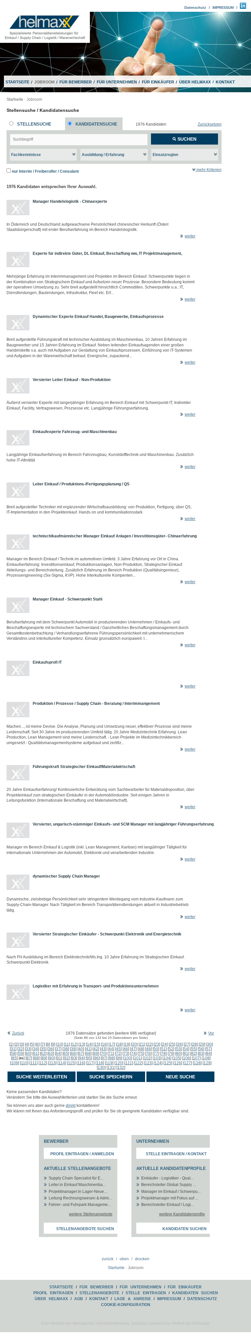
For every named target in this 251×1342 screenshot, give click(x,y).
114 (62, 1063)
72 (118, 1053)
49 (148, 1049)
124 (158, 1063)
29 (202, 1044)
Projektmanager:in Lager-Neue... (78, 1191)
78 (163, 1053)
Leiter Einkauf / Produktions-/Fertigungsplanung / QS (81, 484)
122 (138, 1063)
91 (59, 1058)
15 (96, 1044)
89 (44, 1058)
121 (128, 1063)
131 (111, 1067)
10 (59, 1044)
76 (148, 1053)
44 (111, 1049)
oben (124, 1259)
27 (187, 1044)
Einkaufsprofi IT (47, 662)
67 (80, 1053)
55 (193, 1049)
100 (127, 1058)
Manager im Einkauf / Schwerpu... (171, 1191)
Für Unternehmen (140, 1287)
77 (156, 1053)
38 (65, 1049)
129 (207, 1063)
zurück (107, 1259)
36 (50, 1049)
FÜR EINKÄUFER (158, 82)
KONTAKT (225, 82)
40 (80, 1049)
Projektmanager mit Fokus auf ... (169, 1198)
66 (73, 1053)
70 (103, 1053)
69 (95, 1053)
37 (58, 1049)
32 (20, 1049)
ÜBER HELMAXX (195, 82)
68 (88, 1053)
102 (147, 1058)
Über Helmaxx (51, 1299)
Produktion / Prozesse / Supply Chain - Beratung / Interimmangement (96, 703)
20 (134, 1044)
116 (80, 1063)
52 (171, 1049)
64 (58, 1053)
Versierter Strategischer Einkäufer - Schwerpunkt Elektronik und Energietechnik (107, 934)
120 (118, 1063)
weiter (190, 236)
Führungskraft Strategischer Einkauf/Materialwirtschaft (84, 766)
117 (90, 1063)
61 (35, 1053)
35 (43, 1049)
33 (28, 1049)
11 (67, 1044)
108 (206, 1058)
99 (119, 1058)
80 (178, 1053)
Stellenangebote (99, 1293)
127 (187, 1063)
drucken (142, 1259)
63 (50, 1053)
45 (118, 1049)
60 (28, 1053)
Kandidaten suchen (184, 1229)
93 (74, 1058)
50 (156, 1049)
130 (101, 1067)
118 (99, 1063)
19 (127, 1044)
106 (186, 1058)
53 (178, 1049)
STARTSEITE (17, 82)
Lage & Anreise (132, 1299)
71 (111, 1053)
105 (176, 1058)
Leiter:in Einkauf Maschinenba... (77, 1184)
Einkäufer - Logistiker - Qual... (167, 1178)
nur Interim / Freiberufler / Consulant (45, 171)
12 (74, 1044)
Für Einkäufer (185, 1287)
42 (95, 1049)
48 (141, 1049)
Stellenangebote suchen (85, 1229)
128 (197, 1063)
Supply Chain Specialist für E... (76, 1178)
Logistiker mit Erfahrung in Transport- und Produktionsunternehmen (96, 986)
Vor (211, 1033)
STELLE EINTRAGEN (146, 1293)
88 (36, 1058)
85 (14, 1058)
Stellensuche (34, 124)
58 (13, 1053)
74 (133, 1053)
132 (120, 1067)
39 (73, 1049)
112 (43, 1063)
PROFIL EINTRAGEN (53, 1293)
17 (111, 1044)
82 (193, 1053)
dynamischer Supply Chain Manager (66, 876)
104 (166, 1058)
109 (14, 1063)
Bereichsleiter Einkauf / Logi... (167, 1204)
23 (157, 1044)
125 (167, 1063)
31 (13, 1049)
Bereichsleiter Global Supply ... (168, 1184)
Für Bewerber (96, 1287)
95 (89, 1058)
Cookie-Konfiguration (125, 1304)
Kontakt (98, 1299)
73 (126, 1053)
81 (186, 1053)
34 (35, 1049)
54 (186, 1049)
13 (81, 1044)
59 (20, 1053)
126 (177, 1063)
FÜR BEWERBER (75, 82)
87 (28, 1058)
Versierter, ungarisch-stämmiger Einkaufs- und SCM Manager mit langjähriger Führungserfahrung (123, 824)
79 (171, 1053)
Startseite (15, 99)
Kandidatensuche (96, 124)
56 (201, 1049)
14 (89, 1044)
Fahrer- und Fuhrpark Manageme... (80, 1204)
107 (196, 1058)
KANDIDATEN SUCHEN (195, 1293)
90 (51, 1058)
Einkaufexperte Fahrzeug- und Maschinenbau (75, 431)
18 (119, 1044)
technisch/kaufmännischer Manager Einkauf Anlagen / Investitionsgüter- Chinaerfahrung (115, 536)
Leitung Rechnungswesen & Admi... (80, 1198)
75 (141, 1053)
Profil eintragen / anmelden (82, 1154)
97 (104, 1058)
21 (142, 1044)
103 (157, 1058)
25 (172, 1044)
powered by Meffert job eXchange (180, 1323)
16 (104, 1044)
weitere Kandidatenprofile (182, 1214)
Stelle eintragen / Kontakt (176, 1154)
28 (194, 1044)
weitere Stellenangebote (90, 1214)
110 (24, 1063)
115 (71, 1063)
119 (109, 1063)
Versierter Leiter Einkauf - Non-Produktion (71, 379)
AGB (78, 1299)
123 (148, 1063)
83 (201, 1053)
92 (66, 1058)
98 (111, 1058)
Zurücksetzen (210, 124)
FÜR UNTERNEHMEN (117, 82)
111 (33, 1063)
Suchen (186, 139)
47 (133, 1049)
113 (52, 1063)
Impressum (169, 1299)
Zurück (18, 1033)
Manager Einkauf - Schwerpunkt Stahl (67, 599)
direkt (70, 1105)
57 (208, 1049)
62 (43, 1053)
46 (126, 1049)
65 (65, 1053)
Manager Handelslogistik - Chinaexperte (70, 201)
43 (103, 1049)
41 (88, 1049)
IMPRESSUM (223, 7)
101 (137, 1058)
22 (149, 1044)
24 (164, 1044)
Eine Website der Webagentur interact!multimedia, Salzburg (94, 1323)
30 (209, 1044)
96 (96, 1058)
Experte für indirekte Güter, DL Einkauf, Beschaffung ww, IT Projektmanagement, (107, 253)
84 (208, 1053)
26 (179, 1044)
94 (81, 1058)
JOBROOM (44, 82)
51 (163, 1049)
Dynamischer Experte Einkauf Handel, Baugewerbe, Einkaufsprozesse (98, 316)
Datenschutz (195, 7)
